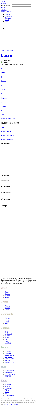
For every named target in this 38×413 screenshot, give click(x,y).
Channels (8, 18)
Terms (7, 392)
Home (7, 337)
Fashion (7, 335)
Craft (6, 332)
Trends (7, 20)
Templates (4, 98)
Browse (7, 14)
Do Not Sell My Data (11, 404)
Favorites (3, 106)
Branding (8, 351)
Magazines (8, 357)
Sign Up (3, 3)
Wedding (8, 343)
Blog (6, 323)
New (2, 127)
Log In (3, 2)
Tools (6, 21)
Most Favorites (7, 139)
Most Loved (6, 131)
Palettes (3, 72)
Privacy (7, 390)
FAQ (6, 393)
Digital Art (8, 334)
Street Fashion (9, 358)
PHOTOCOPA (10, 374)
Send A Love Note (7, 51)
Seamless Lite (9, 370)
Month (5, 118)
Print (6, 339)
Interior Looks (9, 355)
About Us (8, 386)
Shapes (7, 297)
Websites (8, 360)
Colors (3, 89)
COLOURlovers (6, 11)
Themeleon (8, 372)
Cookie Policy (9, 395)
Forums (7, 318)
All (2, 118)
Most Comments (7, 135)
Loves (2, 114)
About (4, 380)
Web (6, 341)
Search (3, 7)
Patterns (3, 81)
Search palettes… (6, 5)
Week (10, 118)
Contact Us (8, 388)
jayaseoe (6, 55)
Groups (7, 320)
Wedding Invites (10, 362)
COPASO (8, 376)
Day (13, 118)
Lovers (7, 322)
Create (3, 9)
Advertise (8, 384)
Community (8, 16)
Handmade (8, 353)
